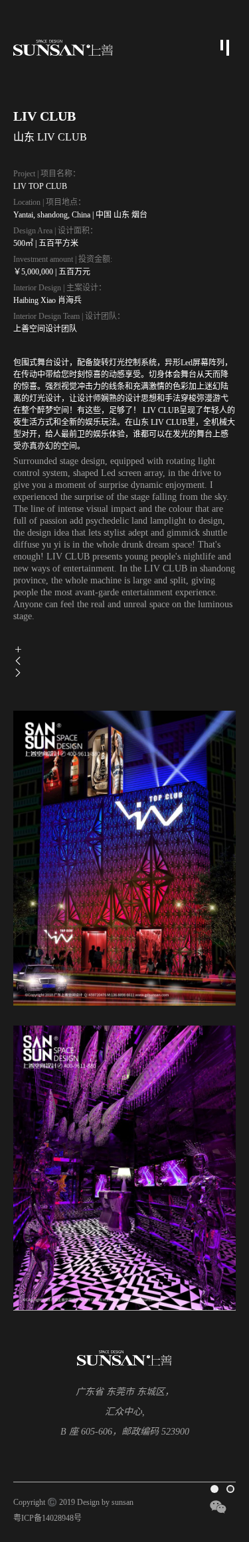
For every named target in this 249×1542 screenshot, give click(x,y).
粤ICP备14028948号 (47, 1518)
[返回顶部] (221, 1460)
